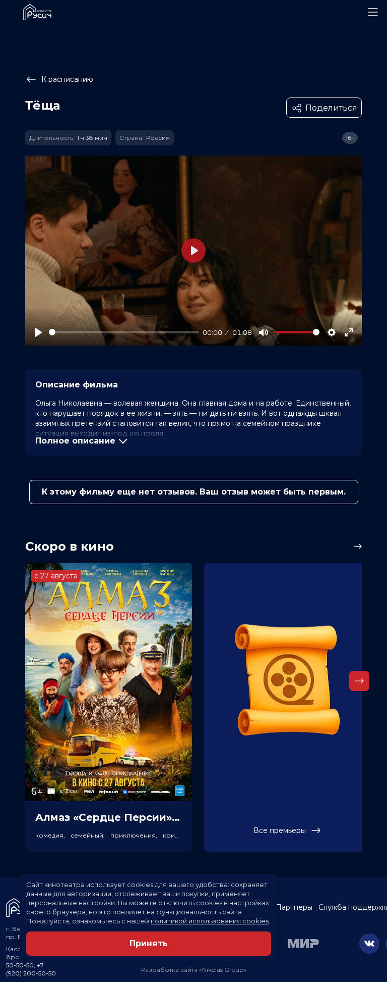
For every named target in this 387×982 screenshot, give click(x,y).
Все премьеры (279, 830)
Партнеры (294, 907)
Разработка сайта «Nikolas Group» (193, 969)
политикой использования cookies (210, 921)
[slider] (124, 332)
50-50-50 (20, 965)
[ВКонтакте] (369, 944)
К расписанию (67, 79)
